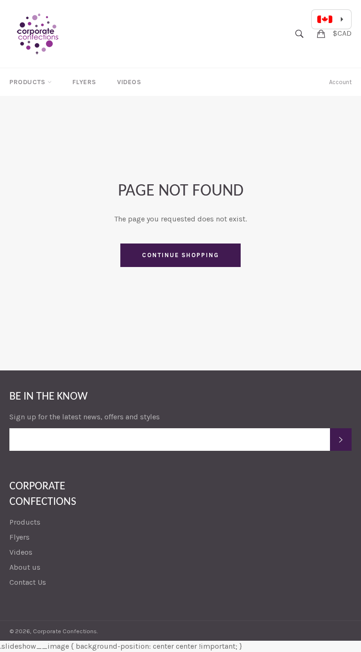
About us (24, 567)
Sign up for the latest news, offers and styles (84, 416)
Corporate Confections (65, 631)
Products (28, 82)
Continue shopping (180, 255)
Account (340, 82)
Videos (129, 82)
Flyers (84, 82)
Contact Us (27, 582)
